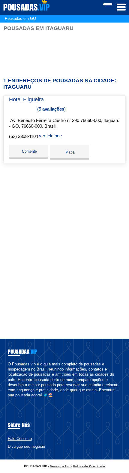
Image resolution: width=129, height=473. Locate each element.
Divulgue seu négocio (26, 446)
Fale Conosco (20, 438)
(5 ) (51, 108)
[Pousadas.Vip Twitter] (11, 400)
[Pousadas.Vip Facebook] (9, 400)
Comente (29, 151)
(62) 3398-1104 (23, 136)
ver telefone (50, 135)
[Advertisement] (64, 52)
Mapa (69, 152)
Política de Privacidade (89, 466)
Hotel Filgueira (26, 99)
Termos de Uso (60, 466)
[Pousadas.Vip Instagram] (14, 400)
